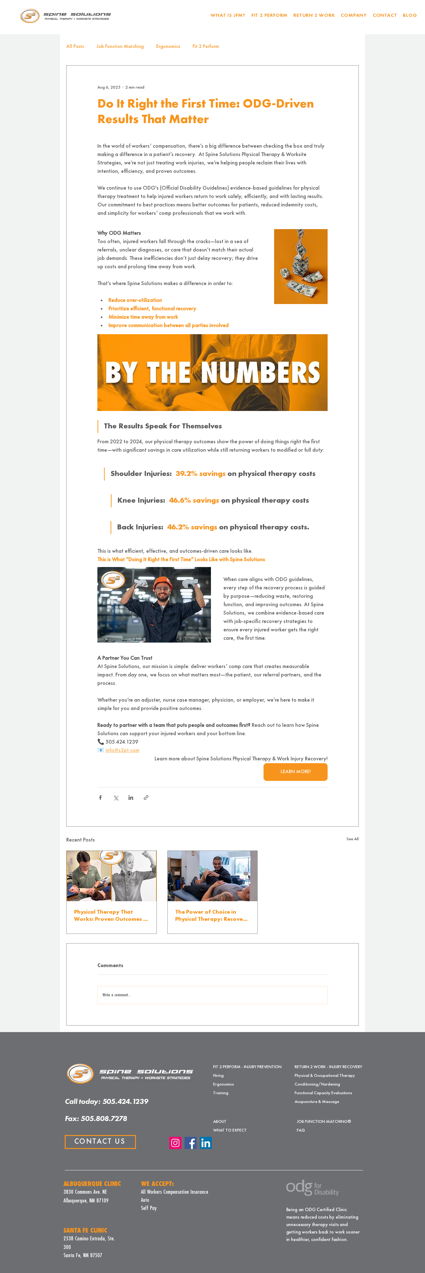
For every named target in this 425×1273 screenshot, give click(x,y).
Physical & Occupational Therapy (325, 1075)
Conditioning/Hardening (317, 1084)
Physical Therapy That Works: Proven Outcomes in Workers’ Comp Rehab (111, 916)
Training (220, 1093)
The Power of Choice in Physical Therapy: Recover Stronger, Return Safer (210, 916)
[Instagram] (175, 1143)
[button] (269, 15)
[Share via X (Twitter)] (116, 797)
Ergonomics (168, 46)
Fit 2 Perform (206, 46)
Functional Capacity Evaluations (323, 1093)
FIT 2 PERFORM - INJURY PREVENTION (235, 1067)
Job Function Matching (120, 46)
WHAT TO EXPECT (230, 1130)
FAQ (301, 1130)
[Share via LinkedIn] (131, 797)
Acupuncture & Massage (317, 1102)
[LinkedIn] (206, 1143)
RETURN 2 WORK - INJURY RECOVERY (328, 1067)
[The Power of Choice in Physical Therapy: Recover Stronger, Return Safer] (213, 876)
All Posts (75, 46)
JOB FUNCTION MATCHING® (319, 1121)
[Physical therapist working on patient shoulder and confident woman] (111, 876)
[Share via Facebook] (100, 797)
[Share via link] (146, 797)
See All (353, 839)
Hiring (218, 1075)
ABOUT (220, 1121)
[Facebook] (190, 1143)
